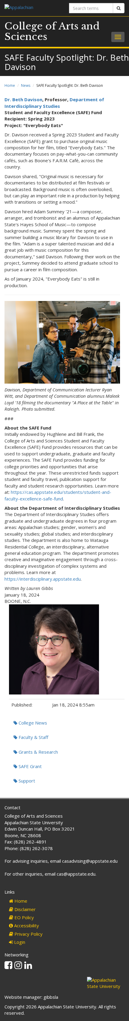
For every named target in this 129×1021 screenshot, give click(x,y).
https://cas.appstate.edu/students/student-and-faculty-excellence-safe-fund (57, 495)
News (25, 85)
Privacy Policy (28, 934)
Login (19, 942)
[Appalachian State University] (32, 8)
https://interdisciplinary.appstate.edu (42, 579)
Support (26, 781)
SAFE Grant (29, 766)
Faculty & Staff (32, 737)
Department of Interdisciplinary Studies (54, 102)
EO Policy (23, 917)
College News (32, 723)
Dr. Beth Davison (23, 99)
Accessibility (26, 925)
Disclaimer (24, 909)
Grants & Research (37, 752)
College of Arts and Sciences (52, 31)
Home (9, 85)
